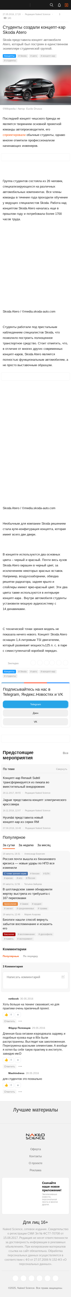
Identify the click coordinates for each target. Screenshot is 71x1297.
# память (8, 939)
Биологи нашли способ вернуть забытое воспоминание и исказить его (27, 924)
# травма (42, 908)
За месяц (44, 845)
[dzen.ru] (39, 1278)
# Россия (30, 878)
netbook (13, 998)
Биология (9, 934)
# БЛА (46, 873)
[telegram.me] (47, 1278)
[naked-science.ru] (55, 1278)
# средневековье (25, 908)
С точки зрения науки (15, 873)
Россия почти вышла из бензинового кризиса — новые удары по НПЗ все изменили (29, 863)
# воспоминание (26, 934)
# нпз (19, 878)
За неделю (26, 845)
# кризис (8, 878)
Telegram (35, 704)
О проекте (35, 1163)
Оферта (35, 1149)
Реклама (35, 1170)
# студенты (10, 60)
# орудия (36, 904)
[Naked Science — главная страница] (19, 5)
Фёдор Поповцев (19, 1027)
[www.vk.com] (23, 1278)
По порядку (30, 956)
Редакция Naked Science (37, 14)
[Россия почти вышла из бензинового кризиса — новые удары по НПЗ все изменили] (62, 863)
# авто (33, 56)
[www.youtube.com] (31, 1278)
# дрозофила (45, 934)
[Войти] (66, 5)
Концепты (9, 56)
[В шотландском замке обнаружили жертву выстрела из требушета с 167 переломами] (62, 893)
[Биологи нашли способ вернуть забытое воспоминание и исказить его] (62, 924)
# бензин (35, 873)
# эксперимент (24, 939)
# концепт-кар (48, 56)
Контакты (35, 1156)
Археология (10, 904)
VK (35, 721)
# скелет (8, 908)
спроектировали (14, 135)
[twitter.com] (15, 1278)
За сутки (9, 845)
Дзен (35, 713)
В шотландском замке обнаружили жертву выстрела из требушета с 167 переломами (27, 894)
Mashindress (16, 1073)
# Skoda (22, 56)
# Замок (24, 904)
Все (65, 753)
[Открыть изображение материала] (35, 85)
